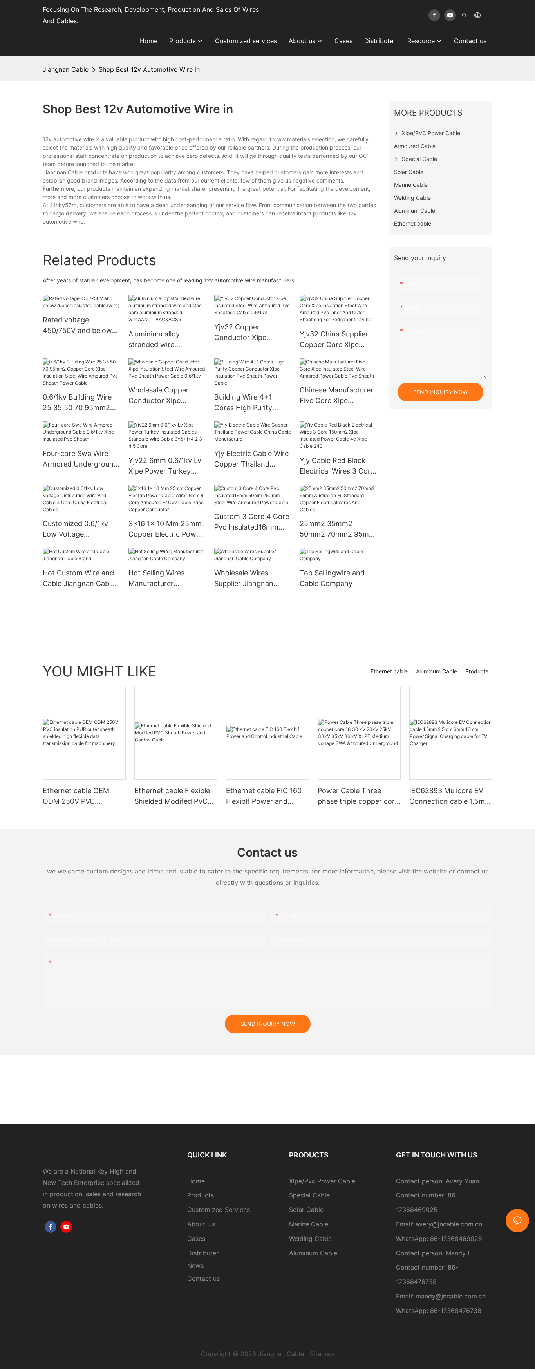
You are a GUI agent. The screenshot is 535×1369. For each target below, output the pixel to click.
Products (476, 671)
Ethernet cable (389, 671)
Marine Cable (308, 1224)
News (195, 1266)
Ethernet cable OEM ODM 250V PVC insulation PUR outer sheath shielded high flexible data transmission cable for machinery (79, 797)
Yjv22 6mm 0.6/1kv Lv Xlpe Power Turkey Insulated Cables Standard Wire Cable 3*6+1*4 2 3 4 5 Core (164, 466)
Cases (196, 1238)
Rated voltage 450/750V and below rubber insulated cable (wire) (79, 326)
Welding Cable (310, 1238)
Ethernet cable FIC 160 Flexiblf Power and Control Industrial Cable (265, 797)
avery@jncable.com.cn (449, 1224)
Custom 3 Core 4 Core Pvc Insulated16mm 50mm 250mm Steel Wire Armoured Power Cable (251, 522)
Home (196, 1181)
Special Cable (309, 1195)
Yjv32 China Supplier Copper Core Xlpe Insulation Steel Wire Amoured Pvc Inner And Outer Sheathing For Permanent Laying (336, 340)
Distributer (203, 1253)
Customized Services (218, 1209)
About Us (201, 1224)
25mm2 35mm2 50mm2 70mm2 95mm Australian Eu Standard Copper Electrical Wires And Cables (337, 529)
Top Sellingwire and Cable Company (332, 578)
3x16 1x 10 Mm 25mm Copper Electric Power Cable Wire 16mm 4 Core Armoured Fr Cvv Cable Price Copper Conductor (165, 529)
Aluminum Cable (436, 671)
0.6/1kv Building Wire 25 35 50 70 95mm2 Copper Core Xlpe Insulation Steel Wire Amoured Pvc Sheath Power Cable (77, 403)
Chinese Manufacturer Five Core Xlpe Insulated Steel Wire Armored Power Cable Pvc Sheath (336, 396)
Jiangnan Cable (66, 69)
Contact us (203, 1278)
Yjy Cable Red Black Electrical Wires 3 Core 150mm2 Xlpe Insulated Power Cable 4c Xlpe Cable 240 (337, 466)
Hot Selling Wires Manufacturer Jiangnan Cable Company (156, 579)
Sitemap (322, 1354)
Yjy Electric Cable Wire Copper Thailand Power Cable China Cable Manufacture (251, 459)
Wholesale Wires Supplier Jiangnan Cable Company (243, 579)
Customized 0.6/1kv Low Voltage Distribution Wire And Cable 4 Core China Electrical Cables (78, 529)
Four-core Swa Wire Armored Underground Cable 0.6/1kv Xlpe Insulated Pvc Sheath (80, 459)
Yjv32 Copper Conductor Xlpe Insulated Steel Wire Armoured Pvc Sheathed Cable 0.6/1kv (247, 333)
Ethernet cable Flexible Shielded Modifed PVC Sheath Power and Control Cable (172, 797)
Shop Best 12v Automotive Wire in (149, 69)
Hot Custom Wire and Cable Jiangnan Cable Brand (79, 579)
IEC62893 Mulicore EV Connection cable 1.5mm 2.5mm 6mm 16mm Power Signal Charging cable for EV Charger (450, 797)
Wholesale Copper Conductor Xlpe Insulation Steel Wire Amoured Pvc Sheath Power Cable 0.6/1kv (163, 396)
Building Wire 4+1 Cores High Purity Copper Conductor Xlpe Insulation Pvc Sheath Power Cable (248, 403)
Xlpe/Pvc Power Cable (322, 1181)
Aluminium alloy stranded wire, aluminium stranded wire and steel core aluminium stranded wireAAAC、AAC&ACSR (160, 340)
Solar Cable (306, 1209)
